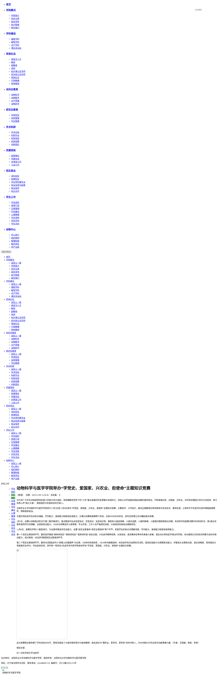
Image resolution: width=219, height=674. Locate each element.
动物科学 (15, 95)
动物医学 (15, 98)
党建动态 (15, 159)
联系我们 (15, 28)
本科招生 (15, 176)
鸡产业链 (15, 247)
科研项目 (15, 138)
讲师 (13, 68)
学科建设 (11, 33)
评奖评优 (15, 221)
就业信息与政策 (18, 185)
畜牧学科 (15, 42)
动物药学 (15, 104)
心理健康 (15, 215)
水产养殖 (15, 101)
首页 (8, 4)
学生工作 (11, 197)
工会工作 (15, 165)
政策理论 (15, 156)
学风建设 (15, 212)
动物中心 (11, 229)
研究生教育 (12, 109)
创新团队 (15, 144)
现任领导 (15, 22)
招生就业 (11, 170)
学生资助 (15, 218)
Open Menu (6, 252)
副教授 (14, 65)
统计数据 (15, 25)
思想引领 (15, 205)
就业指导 (15, 188)
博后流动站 (16, 48)
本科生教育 (12, 89)
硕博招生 (15, 179)
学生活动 (15, 224)
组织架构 (15, 238)
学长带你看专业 (18, 182)
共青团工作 (16, 162)
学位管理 (15, 121)
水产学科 (15, 45)
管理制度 (15, 241)
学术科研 (11, 127)
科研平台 (15, 135)
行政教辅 (15, 81)
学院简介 (15, 16)
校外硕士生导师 (18, 74)
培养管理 (15, 118)
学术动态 (15, 132)
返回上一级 (16, 263)
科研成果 (15, 141)
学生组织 (15, 202)
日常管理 (15, 209)
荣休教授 (15, 84)
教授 (13, 62)
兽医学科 (15, 39)
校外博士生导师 (18, 71)
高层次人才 (16, 59)
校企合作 (15, 191)
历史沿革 (15, 19)
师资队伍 (11, 53)
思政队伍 (15, 77)
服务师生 (15, 244)
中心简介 (15, 235)
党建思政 (11, 150)
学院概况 (11, 10)
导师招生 (15, 115)
